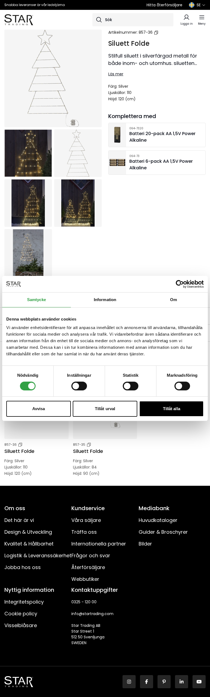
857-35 (79, 444)
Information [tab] (105, 299)
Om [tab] (173, 299)
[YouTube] (199, 681)
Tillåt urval (105, 408)
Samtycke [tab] (36, 299)
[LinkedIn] (181, 681)
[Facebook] (146, 681)
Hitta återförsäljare (164, 5)
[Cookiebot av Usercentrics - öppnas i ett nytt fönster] (180, 284)
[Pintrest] (164, 681)
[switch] (79, 386)
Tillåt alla (171, 408)
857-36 (146, 32)
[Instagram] (129, 681)
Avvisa (38, 408)
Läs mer (115, 74)
